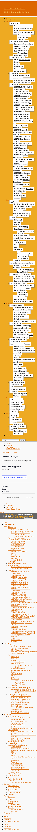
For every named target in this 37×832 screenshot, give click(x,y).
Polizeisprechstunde (17, 407)
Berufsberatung (16, 404)
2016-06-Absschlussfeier (22, 100)
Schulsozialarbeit (16, 400)
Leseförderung (23, 227)
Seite (15, 452)
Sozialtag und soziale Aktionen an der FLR (24, 352)
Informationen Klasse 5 (18, 283)
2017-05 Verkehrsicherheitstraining (22, 142)
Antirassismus (19, 346)
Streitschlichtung (20, 371)
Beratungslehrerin (17, 402)
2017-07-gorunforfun (21, 150)
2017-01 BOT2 (19, 112)
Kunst (16, 240)
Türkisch (17, 261)
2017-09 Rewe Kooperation (23, 152)
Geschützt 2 (18, 433)
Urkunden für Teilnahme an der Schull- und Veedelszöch (24, 81)
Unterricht (9, 200)
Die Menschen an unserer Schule (22, 29)
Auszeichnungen (16, 78)
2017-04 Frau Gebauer (22, 137)
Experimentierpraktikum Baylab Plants (25, 271)
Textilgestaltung (19, 242)
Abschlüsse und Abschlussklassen (22, 263)
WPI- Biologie (22, 256)
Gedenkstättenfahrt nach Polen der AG (24, 361)
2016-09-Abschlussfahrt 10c (23, 109)
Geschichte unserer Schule (20, 75)
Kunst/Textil (18, 364)
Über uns (9, 21)
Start (7, 18)
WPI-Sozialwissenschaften (24, 253)
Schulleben (9, 303)
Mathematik (18, 220)
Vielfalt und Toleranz (21, 48)
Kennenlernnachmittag (22, 288)
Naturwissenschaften (21, 236)
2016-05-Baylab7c (20, 98)
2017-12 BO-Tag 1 (20, 161)
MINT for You (18, 66)
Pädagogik (18, 380)
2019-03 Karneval (20, 175)
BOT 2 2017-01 (19, 191)
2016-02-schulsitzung (21, 96)
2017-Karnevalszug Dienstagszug (20, 165)
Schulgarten (18, 378)
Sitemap (13, 422)
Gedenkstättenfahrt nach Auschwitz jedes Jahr (22, 327)
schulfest (17, 198)
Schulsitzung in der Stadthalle (20, 395)
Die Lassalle (15, 23)
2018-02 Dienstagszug (22, 173)
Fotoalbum (14, 85)
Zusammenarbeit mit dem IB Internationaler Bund (23, 309)
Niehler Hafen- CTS (21, 317)
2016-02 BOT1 (19, 89)
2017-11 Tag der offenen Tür (23, 159)
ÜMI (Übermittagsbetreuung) (23, 285)
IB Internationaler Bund (22, 60)
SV (12, 387)
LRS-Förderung (19, 208)
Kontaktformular (16, 420)
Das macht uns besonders (19, 42)
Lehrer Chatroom (20, 431)
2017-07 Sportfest (20, 146)
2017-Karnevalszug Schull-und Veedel (23, 170)
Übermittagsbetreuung (18, 339)
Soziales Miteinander (21, 46)
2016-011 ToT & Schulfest (23, 87)
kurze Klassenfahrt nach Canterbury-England (22, 331)
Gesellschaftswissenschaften (24, 238)
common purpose (20, 314)
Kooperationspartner (17, 57)
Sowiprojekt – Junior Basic (23, 375)
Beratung (9, 398)
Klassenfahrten (16, 323)
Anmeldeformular (20, 299)
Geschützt (14, 429)
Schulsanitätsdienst (21, 373)
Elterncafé (14, 411)
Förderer (17, 69)
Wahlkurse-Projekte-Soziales (20, 344)
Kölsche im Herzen (20, 51)
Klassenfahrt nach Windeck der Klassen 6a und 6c (23, 336)
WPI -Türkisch (23, 258)
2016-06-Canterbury (21, 105)
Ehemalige (14, 73)
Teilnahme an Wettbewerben (24, 276)
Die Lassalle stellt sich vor (23, 26)
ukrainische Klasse (20, 55)
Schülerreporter (19, 369)
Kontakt (8, 413)
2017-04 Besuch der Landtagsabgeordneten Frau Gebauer (22, 132)
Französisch (18, 229)
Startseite (6, 452)
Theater (17, 355)
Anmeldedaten (19, 297)
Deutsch (17, 224)
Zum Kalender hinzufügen (14, 477)
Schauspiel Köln (19, 71)
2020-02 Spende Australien (23, 189)
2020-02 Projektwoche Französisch (21, 181)
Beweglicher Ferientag (13, 497)
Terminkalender (11, 20)
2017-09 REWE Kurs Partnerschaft (20, 156)
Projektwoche (15, 341)
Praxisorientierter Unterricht (23, 281)
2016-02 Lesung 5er (21, 91)
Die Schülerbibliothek (18, 389)
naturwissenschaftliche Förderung (21, 266)
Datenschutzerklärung (18, 426)
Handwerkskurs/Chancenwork (24, 321)
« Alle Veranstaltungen (10, 457)
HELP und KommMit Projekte (24, 204)
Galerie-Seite (18, 424)
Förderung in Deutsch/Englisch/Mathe (21, 212)
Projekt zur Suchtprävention (23, 348)
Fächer (13, 218)
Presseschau (22, 53)
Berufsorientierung (17, 305)
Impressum (14, 415)
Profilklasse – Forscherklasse (20, 274)
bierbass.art (28, 518)
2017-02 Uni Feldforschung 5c (23, 122)
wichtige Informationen (22, 312)
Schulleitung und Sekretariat (23, 32)
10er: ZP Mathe (30, 497)
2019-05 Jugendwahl (21, 177)
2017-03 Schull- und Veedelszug (20, 127)
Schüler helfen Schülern (22, 206)
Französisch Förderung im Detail (25, 232)
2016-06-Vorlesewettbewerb (23, 107)
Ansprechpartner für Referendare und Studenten (24, 37)
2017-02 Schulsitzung (21, 114)
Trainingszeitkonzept (21, 215)
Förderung (14, 202)
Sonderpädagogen (17, 409)
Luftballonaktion (19, 195)
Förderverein (10, 435)
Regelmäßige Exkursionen (23, 279)
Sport (16, 247)
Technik (17, 366)
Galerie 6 (17, 193)
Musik (16, 245)
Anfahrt (13, 417)
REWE (16, 64)
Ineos (16, 62)
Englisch (17, 222)
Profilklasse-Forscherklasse (23, 44)
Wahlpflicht (18, 249)
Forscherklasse (19, 290)
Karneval (14, 391)
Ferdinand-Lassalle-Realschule (14, 9)
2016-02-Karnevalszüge (22, 94)
